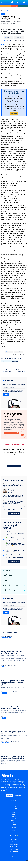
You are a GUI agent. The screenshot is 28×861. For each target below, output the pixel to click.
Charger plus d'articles (14, 513)
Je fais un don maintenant (10, 433)
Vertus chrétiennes (7, 637)
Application (14, 816)
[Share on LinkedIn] (16, 40)
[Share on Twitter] (18, 40)
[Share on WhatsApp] (23, 40)
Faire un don (14, 113)
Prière (8, 361)
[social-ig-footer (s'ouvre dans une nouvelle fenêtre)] (17, 835)
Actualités (14, 803)
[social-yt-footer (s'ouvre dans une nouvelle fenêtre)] (10, 835)
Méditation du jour (10, 585)
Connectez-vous (19, 461)
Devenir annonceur (14, 849)
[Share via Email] (20, 40)
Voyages (4, 693)
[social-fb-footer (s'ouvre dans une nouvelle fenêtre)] (12, 835)
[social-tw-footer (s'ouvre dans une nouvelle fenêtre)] (15, 835)
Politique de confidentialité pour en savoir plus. (13, 391)
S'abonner (9, 795)
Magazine (14, 818)
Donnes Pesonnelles (14, 854)
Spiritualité (3, 10)
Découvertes (14, 808)
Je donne (13, 6)
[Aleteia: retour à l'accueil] (14, 2)
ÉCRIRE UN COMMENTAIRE (14, 466)
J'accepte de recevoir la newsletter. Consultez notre (13, 391)
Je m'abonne (5, 6)
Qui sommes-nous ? (14, 844)
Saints (4, 717)
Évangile (6, 580)
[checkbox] (3, 390)
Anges (3, 361)
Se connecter (18, 795)
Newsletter (14, 814)
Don (14, 822)
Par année (14, 830)
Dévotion (9, 10)
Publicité (14, 824)
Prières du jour (9, 590)
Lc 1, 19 (16, 131)
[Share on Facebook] (13, 40)
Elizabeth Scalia (4, 23)
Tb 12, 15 (11, 152)
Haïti (4, 666)
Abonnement (14, 820)
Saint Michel (15, 361)
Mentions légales (14, 846)
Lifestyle (14, 804)
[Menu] (5, 2)
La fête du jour (9, 575)
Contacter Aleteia (14, 851)
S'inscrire (6, 394)
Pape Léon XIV (6, 742)
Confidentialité (14, 856)
